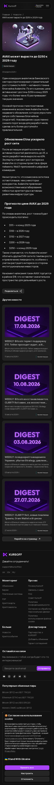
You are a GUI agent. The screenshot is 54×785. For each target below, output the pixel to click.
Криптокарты (8, 603)
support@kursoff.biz (12, 566)
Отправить (44, 668)
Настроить (27, 773)
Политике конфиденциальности (18, 736)
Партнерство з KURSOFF (35, 634)
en (8, 572)
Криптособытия (10, 636)
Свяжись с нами (36, 590)
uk (3, 572)
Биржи (5, 590)
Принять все (27, 767)
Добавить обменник (38, 639)
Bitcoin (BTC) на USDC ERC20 (16, 702)
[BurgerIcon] (47, 6)
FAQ (30, 594)
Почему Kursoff (35, 586)
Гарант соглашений (37, 643)
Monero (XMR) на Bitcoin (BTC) (17, 707)
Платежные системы (12, 594)
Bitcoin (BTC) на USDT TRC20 (16, 692)
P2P (4, 599)
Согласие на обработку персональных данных (40, 610)
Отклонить (27, 779)
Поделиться (11, 291)
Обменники (7, 586)
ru (13, 572)
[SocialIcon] (4, 676)
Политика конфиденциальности (39, 603)
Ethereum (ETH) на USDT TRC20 (18, 697)
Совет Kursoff (34, 598)
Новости (6, 632)
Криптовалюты (9, 607)
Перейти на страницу (25, 538)
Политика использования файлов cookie (39, 618)
